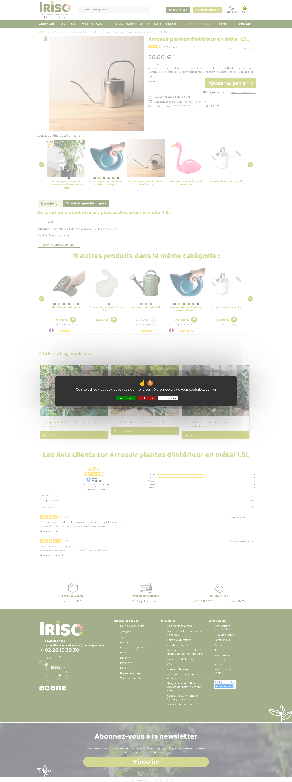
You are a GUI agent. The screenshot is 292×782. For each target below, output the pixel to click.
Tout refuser (147, 398)
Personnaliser (168, 398)
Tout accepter (126, 398)
